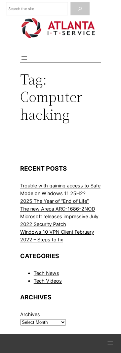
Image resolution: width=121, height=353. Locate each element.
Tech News (46, 273)
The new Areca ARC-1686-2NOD (57, 209)
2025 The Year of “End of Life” (54, 201)
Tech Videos (48, 281)
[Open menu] (24, 58)
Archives (30, 314)
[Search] (80, 8)
